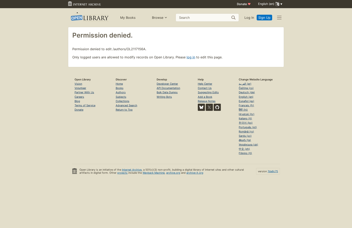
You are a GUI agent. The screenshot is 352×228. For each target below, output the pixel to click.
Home (119, 83)
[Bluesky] (201, 107)
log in (191, 57)
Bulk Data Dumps (167, 92)
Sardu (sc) (245, 135)
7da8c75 (273, 171)
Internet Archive (132, 169)
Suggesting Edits (208, 92)
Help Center (205, 83)
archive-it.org (194, 172)
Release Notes (207, 101)
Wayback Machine (154, 172)
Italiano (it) (245, 118)
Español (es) (246, 101)
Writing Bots (164, 96)
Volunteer (80, 88)
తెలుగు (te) (245, 140)
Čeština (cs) (246, 88)
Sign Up (264, 18)
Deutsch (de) (247, 92)
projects (122, 172)
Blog (77, 101)
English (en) (246, 96)
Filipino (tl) (245, 153)
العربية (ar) (245, 83)
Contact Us (205, 88)
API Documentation (168, 88)
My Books (127, 18)
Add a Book (205, 96)
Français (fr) (246, 105)
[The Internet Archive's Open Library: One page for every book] (89, 17)
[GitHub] (217, 107)
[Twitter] (209, 107)
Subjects (121, 96)
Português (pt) (248, 127)
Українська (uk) (248, 144)
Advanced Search (126, 105)
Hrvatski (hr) (246, 114)
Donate (244, 4)
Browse (157, 18)
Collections (122, 101)
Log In (249, 18)
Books (119, 88)
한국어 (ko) (246, 122)
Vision (78, 83)
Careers (79, 96)
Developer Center (167, 83)
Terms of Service (85, 105)
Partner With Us (84, 92)
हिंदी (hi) (243, 109)
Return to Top (124, 109)
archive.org (173, 172)
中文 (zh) (244, 148)
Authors (121, 92)
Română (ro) (246, 131)
